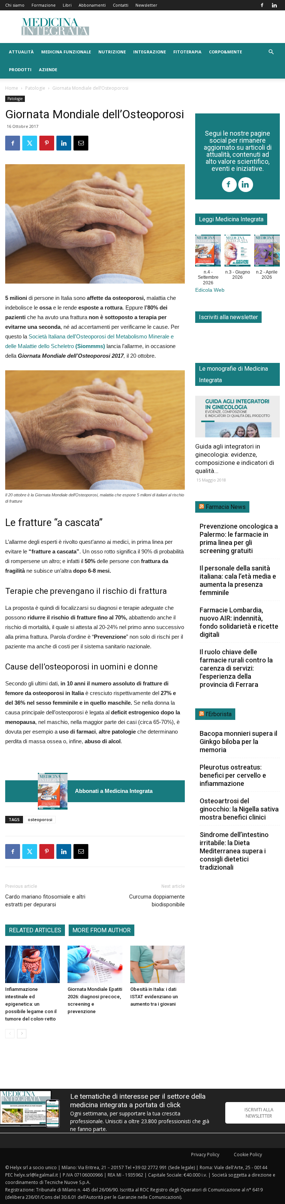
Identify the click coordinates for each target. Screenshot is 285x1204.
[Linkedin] (274, 5)
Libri (67, 5)
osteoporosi (40, 819)
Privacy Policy (205, 1154)
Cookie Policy (248, 1154)
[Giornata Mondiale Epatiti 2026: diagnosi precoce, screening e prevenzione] (95, 964)
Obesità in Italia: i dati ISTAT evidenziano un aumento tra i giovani (154, 996)
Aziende (48, 69)
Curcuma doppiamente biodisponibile (157, 900)
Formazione (44, 5)
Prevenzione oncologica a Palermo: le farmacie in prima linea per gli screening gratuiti (239, 538)
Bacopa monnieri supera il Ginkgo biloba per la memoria (238, 742)
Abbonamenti (92, 5)
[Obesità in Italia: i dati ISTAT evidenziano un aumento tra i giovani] (157, 964)
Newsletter (146, 5)
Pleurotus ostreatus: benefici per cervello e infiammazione (233, 775)
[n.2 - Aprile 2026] (267, 252)
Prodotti (20, 69)
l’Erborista (219, 714)
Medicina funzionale (66, 51)
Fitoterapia (187, 51)
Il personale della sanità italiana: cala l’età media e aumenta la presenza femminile (238, 580)
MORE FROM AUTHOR (101, 930)
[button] (271, 52)
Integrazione (149, 51)
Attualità (21, 51)
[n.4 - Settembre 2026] (53, 791)
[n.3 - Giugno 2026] (237, 252)
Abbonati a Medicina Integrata (114, 791)
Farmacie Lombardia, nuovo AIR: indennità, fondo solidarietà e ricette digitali (239, 622)
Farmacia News (226, 506)
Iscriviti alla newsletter (228, 317)
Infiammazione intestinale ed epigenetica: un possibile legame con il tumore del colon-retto (30, 1004)
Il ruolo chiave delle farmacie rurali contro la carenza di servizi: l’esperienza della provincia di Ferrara (236, 668)
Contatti (120, 5)
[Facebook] (262, 5)
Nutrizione (112, 51)
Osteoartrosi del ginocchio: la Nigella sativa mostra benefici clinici (239, 809)
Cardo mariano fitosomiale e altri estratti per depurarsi (45, 900)
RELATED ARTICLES (35, 930)
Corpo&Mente (225, 51)
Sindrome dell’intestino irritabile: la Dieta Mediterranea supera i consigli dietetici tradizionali (234, 851)
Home (11, 88)
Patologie (35, 88)
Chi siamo (14, 5)
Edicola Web (210, 290)
